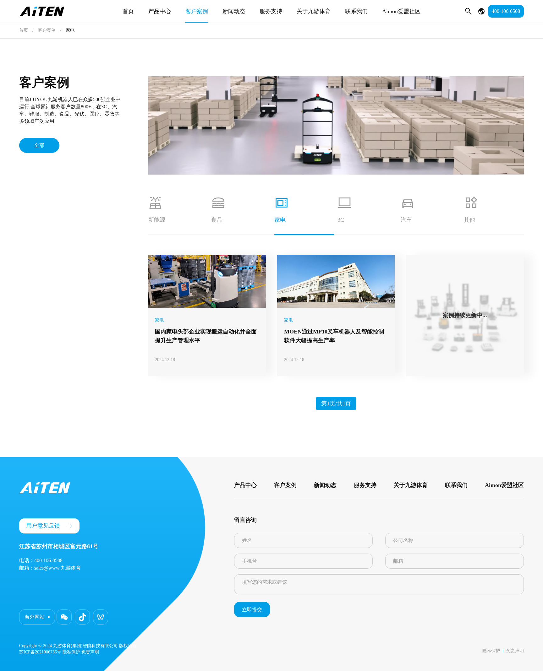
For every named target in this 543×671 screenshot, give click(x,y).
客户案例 (196, 11)
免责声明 (515, 650)
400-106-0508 (506, 11)
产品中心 (159, 11)
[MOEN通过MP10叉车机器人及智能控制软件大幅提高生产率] (336, 281)
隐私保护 (491, 650)
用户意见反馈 (43, 525)
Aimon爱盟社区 (401, 11)
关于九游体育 (314, 11)
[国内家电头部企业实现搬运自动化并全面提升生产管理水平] (207, 281)
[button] (64, 617)
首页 (128, 11)
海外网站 (35, 617)
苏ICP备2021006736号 (40, 652)
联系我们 (356, 11)
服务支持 (271, 11)
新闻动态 (233, 11)
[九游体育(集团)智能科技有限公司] (41, 11)
